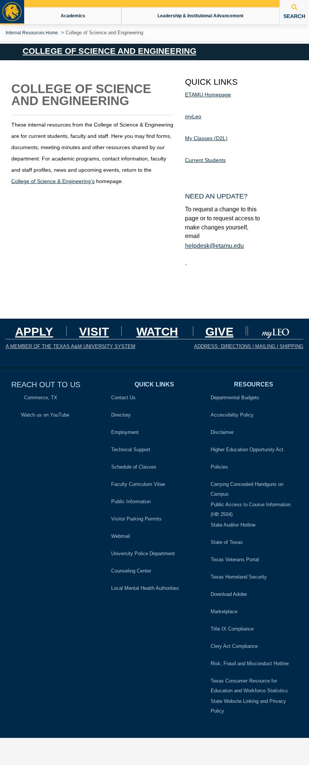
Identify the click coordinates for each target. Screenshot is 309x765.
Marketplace (224, 611)
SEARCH (294, 16)
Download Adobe (229, 594)
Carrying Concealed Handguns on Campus (247, 489)
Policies (222, 466)
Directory (121, 415)
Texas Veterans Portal (235, 559)
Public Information (131, 501)
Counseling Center (131, 571)
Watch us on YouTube (44, 415)
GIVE (219, 331)
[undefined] (276, 330)
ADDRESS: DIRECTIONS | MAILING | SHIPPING (248, 346)
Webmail (120, 536)
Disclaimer (222, 432)
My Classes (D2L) (206, 138)
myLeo (193, 116)
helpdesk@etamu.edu (214, 246)
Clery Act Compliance (234, 646)
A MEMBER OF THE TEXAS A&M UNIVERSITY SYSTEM (70, 346)
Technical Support (130, 449)
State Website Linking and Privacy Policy (248, 706)
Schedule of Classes (133, 467)
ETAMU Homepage (208, 95)
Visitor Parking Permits (136, 519)
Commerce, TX (38, 397)
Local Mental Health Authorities (145, 588)
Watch (157, 331)
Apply (34, 331)
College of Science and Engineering (109, 51)
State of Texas (227, 542)
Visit (94, 331)
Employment (125, 432)
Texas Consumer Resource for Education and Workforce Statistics (249, 685)
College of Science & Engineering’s (53, 181)
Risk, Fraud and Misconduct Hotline (250, 663)
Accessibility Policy (232, 415)
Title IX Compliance (232, 629)
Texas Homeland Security (239, 577)
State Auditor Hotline (233, 525)
